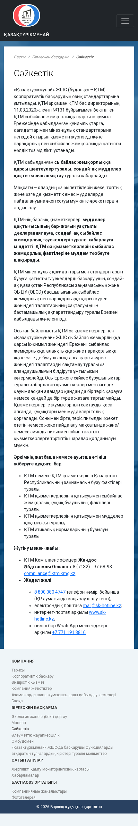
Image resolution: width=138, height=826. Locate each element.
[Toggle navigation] (125, 20)
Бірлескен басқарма (50, 57)
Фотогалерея (24, 797)
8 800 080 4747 (49, 592)
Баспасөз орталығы (34, 782)
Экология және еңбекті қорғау (39, 716)
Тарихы (18, 670)
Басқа (17, 701)
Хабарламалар (25, 775)
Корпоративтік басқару (33, 676)
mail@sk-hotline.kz (102, 605)
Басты (19, 57)
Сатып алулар (27, 760)
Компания (23, 661)
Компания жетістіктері (32, 688)
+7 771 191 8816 (69, 632)
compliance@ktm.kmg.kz (49, 573)
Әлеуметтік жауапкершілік (35, 735)
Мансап (19, 723)
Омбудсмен (23, 741)
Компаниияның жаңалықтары (39, 791)
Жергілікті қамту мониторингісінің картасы (51, 769)
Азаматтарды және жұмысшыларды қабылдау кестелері (64, 695)
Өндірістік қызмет (28, 682)
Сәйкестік (20, 729)
